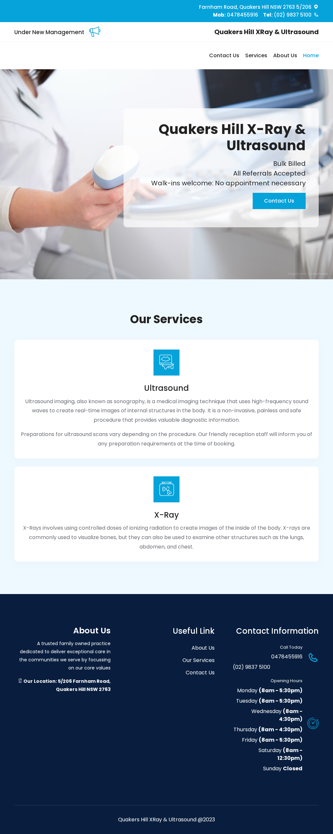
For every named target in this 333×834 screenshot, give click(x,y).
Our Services (198, 660)
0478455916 (235, 14)
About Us (285, 55)
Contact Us (224, 55)
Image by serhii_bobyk (301, 274)
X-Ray (166, 515)
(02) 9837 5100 (287, 14)
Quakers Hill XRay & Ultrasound (266, 31)
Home (311, 55)
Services (256, 55)
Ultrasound (166, 388)
